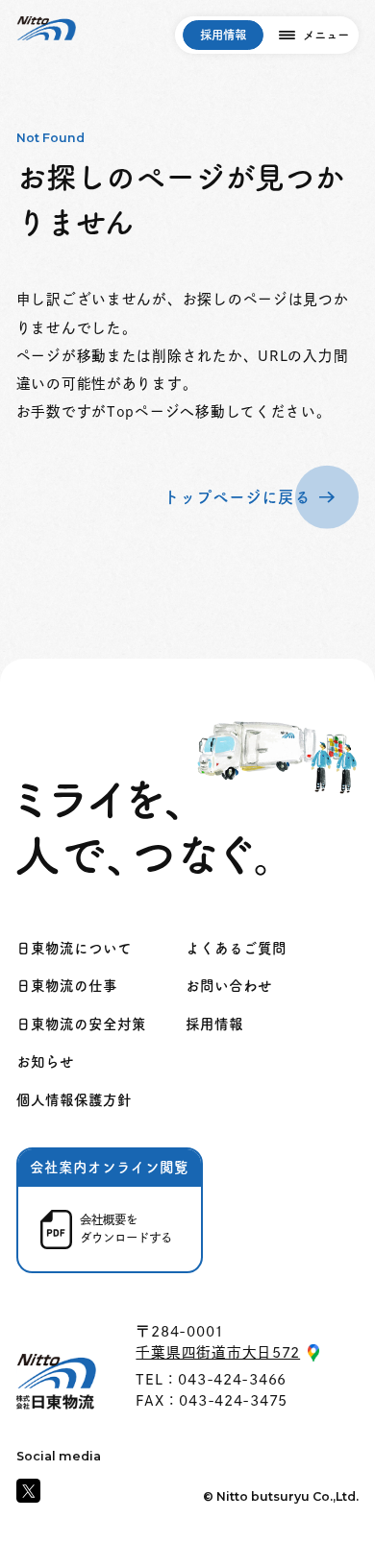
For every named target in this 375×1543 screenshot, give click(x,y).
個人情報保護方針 (74, 1100)
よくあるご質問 (236, 948)
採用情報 (223, 34)
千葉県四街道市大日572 (218, 1352)
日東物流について (74, 948)
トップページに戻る (237, 497)
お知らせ (45, 1061)
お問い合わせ (229, 985)
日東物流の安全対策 (81, 1024)
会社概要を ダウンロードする (126, 1228)
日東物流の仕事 (66, 985)
